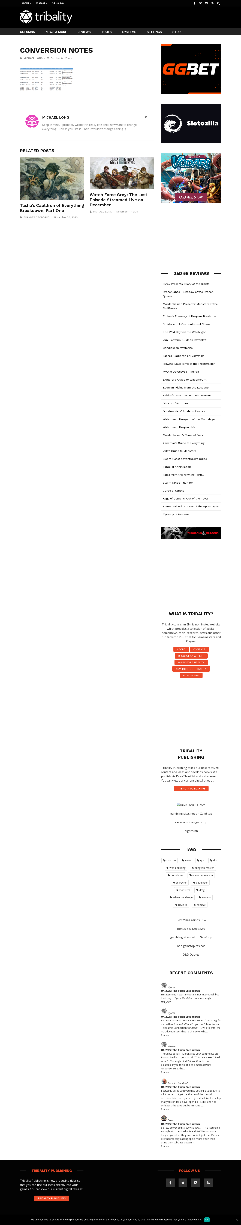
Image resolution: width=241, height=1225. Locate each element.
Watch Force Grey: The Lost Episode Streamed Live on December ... (118, 199)
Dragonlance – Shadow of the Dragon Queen (188, 294)
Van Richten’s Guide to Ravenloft (184, 340)
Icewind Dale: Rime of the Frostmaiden (189, 363)
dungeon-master (204, 867)
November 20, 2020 (66, 217)
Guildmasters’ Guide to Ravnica (184, 411)
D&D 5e (171, 860)
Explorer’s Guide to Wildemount (184, 379)
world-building (177, 867)
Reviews (84, 32)
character (181, 882)
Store (177, 32)
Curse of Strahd (173, 490)
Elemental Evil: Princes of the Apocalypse (191, 506)
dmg (201, 890)
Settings (154, 32)
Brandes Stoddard (36, 217)
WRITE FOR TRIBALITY (191, 662)
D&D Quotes (191, 954)
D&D (188, 860)
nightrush (191, 831)
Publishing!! (191, 675)
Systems (129, 32)
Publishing (58, 3)
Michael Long (33, 58)
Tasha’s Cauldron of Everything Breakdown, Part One (52, 208)
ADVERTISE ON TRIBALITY (191, 669)
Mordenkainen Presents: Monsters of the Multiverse (190, 306)
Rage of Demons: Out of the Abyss (186, 498)
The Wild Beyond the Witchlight (184, 332)
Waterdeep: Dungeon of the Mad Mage (189, 419)
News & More (56, 32)
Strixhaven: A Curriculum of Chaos (186, 324)
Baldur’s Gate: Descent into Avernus (187, 395)
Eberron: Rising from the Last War (186, 387)
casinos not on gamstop (191, 822)
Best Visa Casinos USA (191, 920)
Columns (27, 32)
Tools (106, 32)
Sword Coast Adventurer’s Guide (185, 459)
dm (215, 860)
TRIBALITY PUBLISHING (191, 788)
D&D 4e (182, 904)
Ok (207, 1219)
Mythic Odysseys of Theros (181, 371)
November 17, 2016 (127, 211)
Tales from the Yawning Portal (183, 474)
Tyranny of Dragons (176, 514)
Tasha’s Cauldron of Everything (183, 355)
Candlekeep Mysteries (178, 348)
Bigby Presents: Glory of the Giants (186, 284)
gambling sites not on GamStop (191, 814)
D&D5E (206, 897)
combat (201, 904)
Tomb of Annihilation (177, 466)
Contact (40, 3)
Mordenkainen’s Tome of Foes (183, 435)
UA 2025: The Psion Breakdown (180, 990)
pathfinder (202, 882)
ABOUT (181, 649)
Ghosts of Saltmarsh (176, 403)
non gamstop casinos (191, 946)
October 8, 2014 (61, 58)
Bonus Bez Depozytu (191, 929)
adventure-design (183, 897)
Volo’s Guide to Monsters (179, 451)
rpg (202, 860)
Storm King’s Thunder (178, 482)
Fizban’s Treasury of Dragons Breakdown (190, 316)
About (25, 3)
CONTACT (199, 649)
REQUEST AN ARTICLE (191, 656)
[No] (236, 1219)
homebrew (177, 875)
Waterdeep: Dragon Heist (180, 427)
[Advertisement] (157, 17)
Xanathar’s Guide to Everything (183, 443)
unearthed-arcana (202, 875)
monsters (184, 890)
